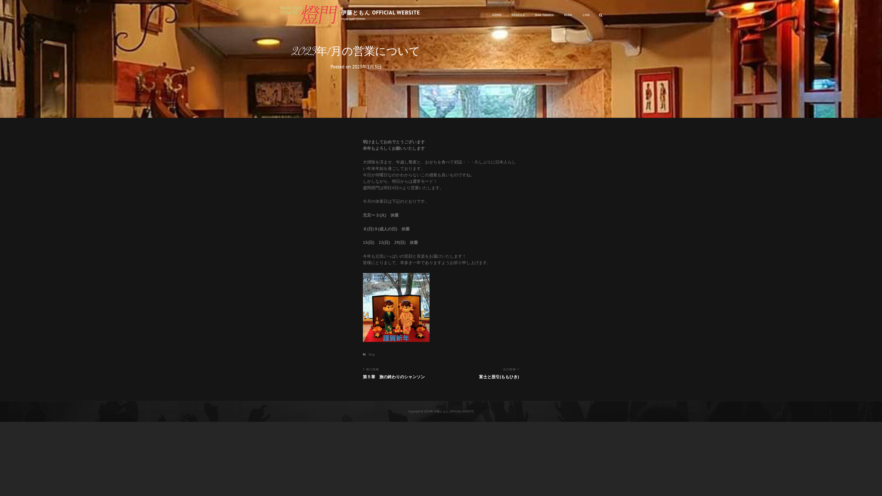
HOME (496, 15)
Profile (518, 15)
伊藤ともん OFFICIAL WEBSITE (380, 12)
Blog (568, 15)
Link (586, 15)
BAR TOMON (544, 15)
